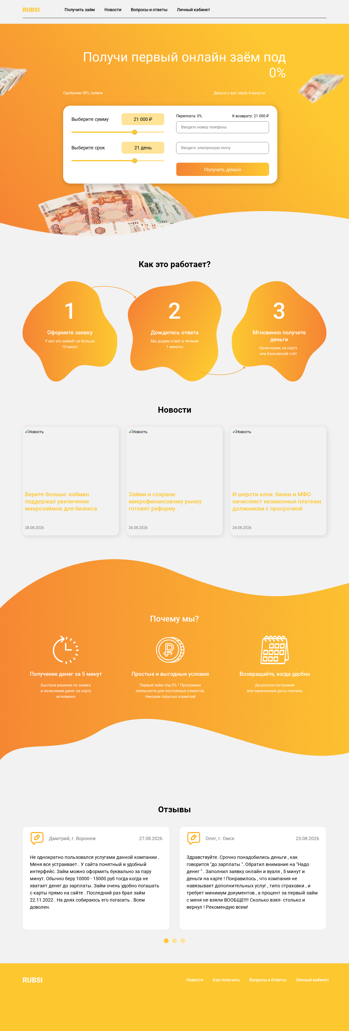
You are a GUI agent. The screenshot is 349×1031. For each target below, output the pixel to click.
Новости (112, 9)
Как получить (226, 979)
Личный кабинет (193, 9)
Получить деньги (222, 169)
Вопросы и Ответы (267, 979)
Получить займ (80, 9)
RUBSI (31, 9)
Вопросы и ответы (149, 9)
